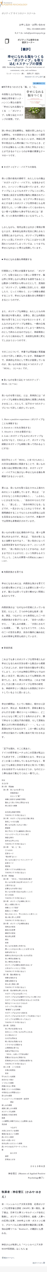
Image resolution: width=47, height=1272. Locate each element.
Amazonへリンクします (34, 77)
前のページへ (9, 1258)
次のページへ (38, 1263)
